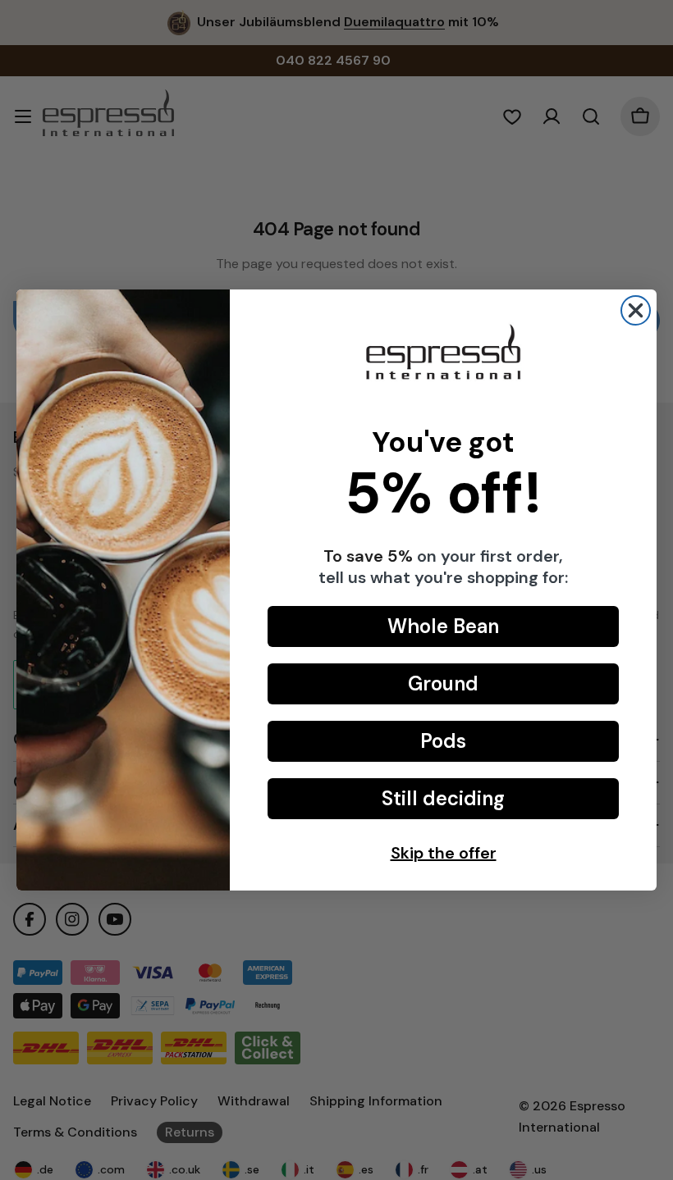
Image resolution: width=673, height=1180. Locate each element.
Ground (443, 683)
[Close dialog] (635, 310)
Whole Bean (443, 626)
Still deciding (443, 798)
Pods (443, 741)
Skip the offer (444, 852)
